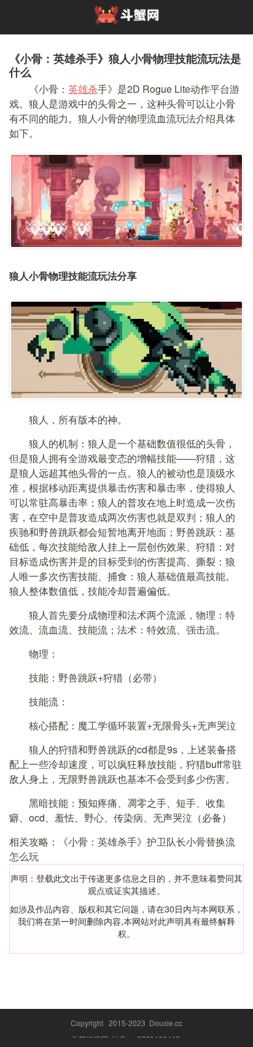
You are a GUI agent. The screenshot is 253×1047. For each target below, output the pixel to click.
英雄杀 (83, 89)
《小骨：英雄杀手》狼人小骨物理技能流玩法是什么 (125, 65)
